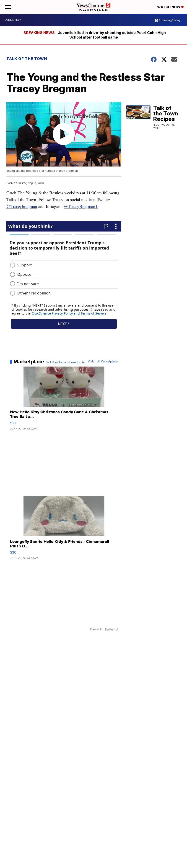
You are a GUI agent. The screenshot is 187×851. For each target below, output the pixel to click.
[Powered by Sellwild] (111, 629)
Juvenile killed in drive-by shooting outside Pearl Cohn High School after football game (112, 34)
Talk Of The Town (26, 58)
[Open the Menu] (7, 7)
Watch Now (169, 7)
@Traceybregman (21, 206)
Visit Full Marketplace (103, 361)
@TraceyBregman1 (81, 206)
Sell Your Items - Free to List (65, 362)
